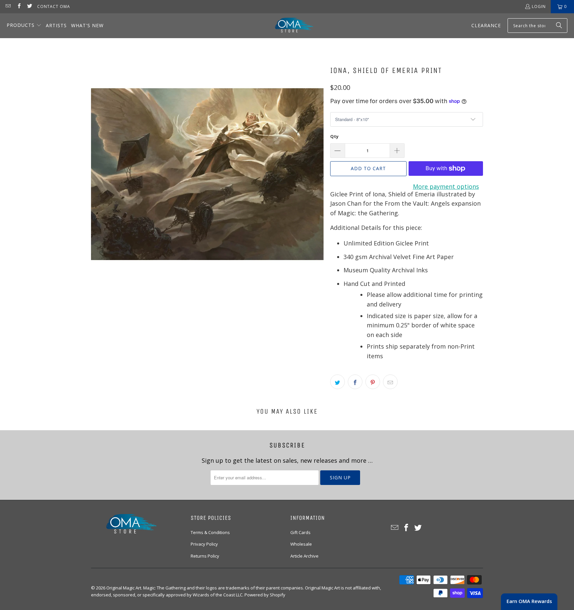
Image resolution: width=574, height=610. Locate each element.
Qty (334, 136)
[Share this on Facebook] (355, 381)
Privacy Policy (204, 544)
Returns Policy (205, 556)
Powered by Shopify (264, 595)
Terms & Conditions (210, 532)
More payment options (446, 186)
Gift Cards (300, 532)
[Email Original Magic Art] (8, 6)
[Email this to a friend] (390, 381)
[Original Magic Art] (290, 25)
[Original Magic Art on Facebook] (18, 6)
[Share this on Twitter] (337, 381)
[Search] (559, 25)
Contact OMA (53, 6)
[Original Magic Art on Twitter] (29, 6)
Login (539, 6)
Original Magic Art (123, 588)
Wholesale (301, 544)
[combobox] (537, 25)
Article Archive (304, 556)
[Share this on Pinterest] (372, 381)
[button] (24, 26)
